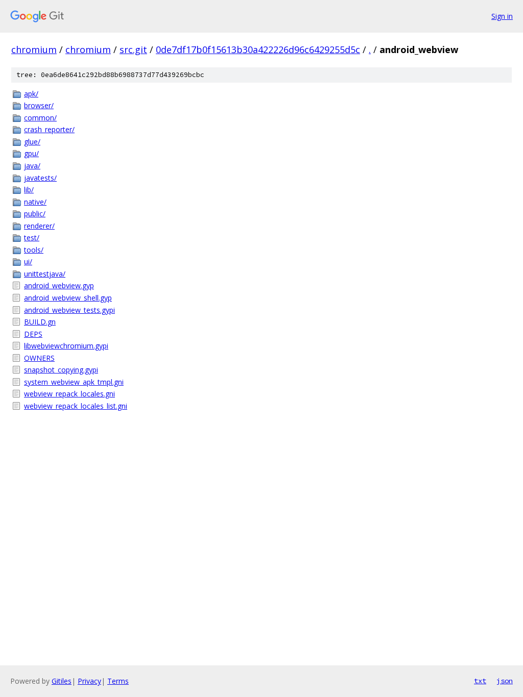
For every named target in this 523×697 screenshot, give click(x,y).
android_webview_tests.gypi (69, 310)
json (504, 680)
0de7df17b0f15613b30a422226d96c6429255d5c (258, 49)
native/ (35, 202)
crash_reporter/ (49, 129)
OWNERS (39, 358)
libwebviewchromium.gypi (66, 346)
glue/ (32, 141)
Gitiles (62, 681)
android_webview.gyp (59, 285)
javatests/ (40, 178)
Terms (118, 681)
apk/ (31, 93)
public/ (34, 213)
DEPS (33, 334)
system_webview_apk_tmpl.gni (74, 382)
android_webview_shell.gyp (68, 298)
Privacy (89, 681)
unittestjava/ (44, 274)
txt (480, 680)
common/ (40, 117)
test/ (31, 237)
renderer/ (39, 226)
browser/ (39, 105)
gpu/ (31, 153)
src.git (133, 49)
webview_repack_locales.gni (69, 394)
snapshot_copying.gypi (61, 370)
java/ (32, 165)
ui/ (28, 261)
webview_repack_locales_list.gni (75, 406)
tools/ (33, 250)
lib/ (29, 189)
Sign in (502, 16)
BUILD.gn (40, 322)
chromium (34, 49)
